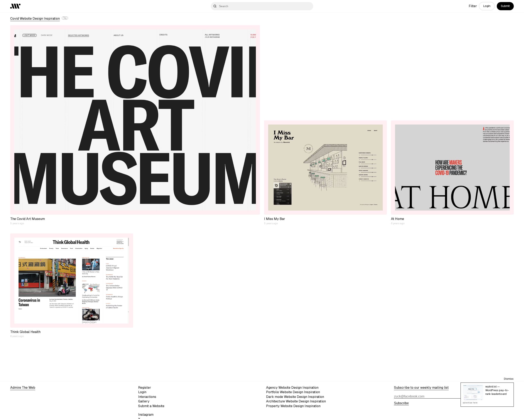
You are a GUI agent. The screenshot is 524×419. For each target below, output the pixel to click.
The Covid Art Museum (27, 219)
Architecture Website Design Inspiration (296, 401)
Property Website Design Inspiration (293, 406)
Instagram (146, 414)
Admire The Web (22, 387)
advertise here (470, 402)
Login (486, 6)
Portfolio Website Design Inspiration (293, 392)
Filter (473, 6)
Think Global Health (25, 332)
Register (144, 387)
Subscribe (401, 403)
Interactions (147, 397)
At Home (397, 219)
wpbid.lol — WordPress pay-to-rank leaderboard (497, 390)
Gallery (143, 401)
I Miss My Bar (274, 219)
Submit (505, 6)
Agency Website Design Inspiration (292, 387)
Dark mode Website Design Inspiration (295, 397)
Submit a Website (151, 406)
